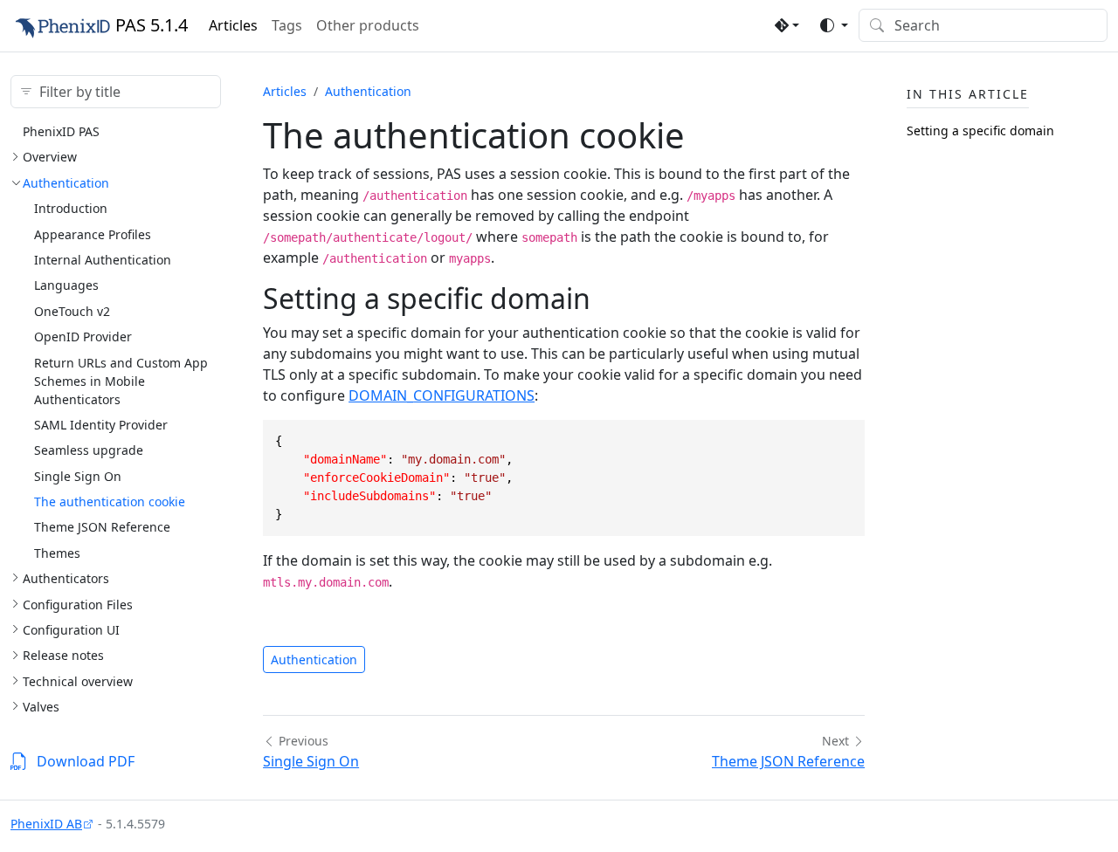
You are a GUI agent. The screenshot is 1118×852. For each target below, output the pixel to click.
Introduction (70, 208)
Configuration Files (78, 604)
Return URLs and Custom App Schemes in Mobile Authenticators (121, 381)
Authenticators (66, 578)
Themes (57, 553)
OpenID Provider (83, 336)
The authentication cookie (109, 501)
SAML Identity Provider (101, 424)
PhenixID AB (46, 823)
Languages (66, 285)
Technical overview (78, 681)
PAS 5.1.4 (151, 25)
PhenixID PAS (61, 131)
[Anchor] (610, 298)
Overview (50, 156)
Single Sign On (77, 476)
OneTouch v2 (72, 311)
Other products (367, 25)
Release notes (63, 655)
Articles (233, 25)
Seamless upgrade (88, 450)
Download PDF (86, 761)
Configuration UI (71, 630)
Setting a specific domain (980, 130)
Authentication (66, 183)
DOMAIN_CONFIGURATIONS (442, 395)
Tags (287, 25)
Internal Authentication (102, 259)
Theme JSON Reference (102, 527)
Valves (41, 706)
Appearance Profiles (92, 234)
